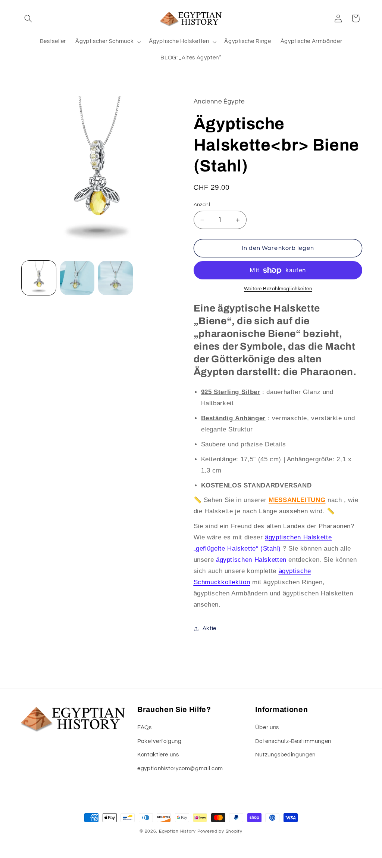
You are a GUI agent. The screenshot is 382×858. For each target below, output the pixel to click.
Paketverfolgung (159, 741)
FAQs (144, 727)
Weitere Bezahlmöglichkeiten (278, 288)
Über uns (267, 727)
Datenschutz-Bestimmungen (293, 741)
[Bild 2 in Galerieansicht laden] (77, 278)
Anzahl (202, 204)
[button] (28, 18)
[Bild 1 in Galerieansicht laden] (39, 278)
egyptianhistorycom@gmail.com (180, 768)
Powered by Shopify (219, 831)
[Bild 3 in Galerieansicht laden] (115, 278)
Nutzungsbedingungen (285, 755)
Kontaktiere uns (158, 755)
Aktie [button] (209, 628)
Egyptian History (177, 831)
